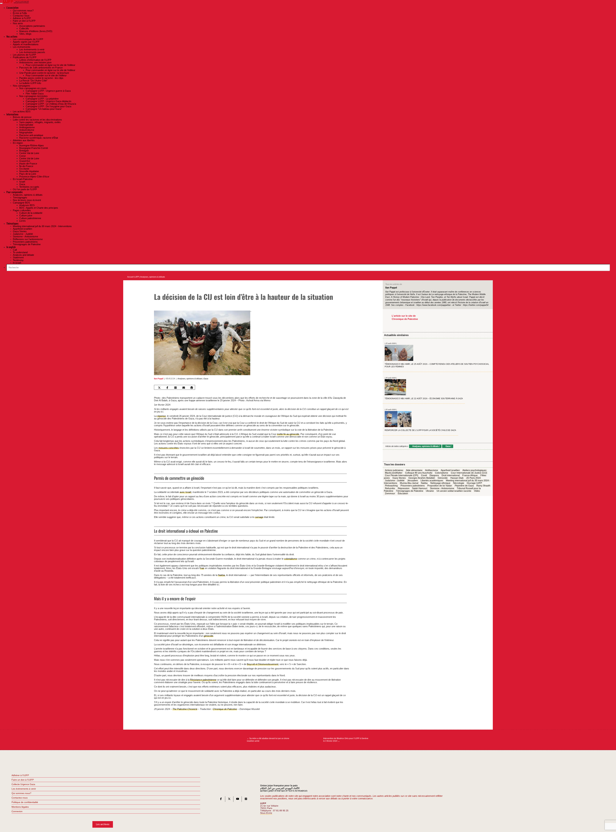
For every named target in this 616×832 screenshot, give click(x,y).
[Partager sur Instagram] (175, 387)
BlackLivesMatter (393, 472)
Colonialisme (441, 472)
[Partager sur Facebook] (167, 387)
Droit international (451, 475)
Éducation (403, 493)
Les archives (102, 824)
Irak (202, 568)
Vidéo (477, 491)
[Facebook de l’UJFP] (220, 799)
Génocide (443, 478)
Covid (424, 475)
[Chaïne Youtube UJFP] (237, 799)
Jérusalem (412, 480)
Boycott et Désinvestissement (262, 664)
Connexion (17, 811)
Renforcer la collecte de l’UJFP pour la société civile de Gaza (420, 430)
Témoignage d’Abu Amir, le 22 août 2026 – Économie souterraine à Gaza (424, 398)
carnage (259, 517)
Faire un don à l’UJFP (23, 779)
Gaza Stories (399, 478)
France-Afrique (470, 475)
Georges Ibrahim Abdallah (421, 478)
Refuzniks (390, 488)
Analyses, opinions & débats (152, 277)
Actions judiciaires (394, 470)
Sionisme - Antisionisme (442, 488)
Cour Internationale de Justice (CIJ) (469, 472)
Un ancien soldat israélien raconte (454, 491)
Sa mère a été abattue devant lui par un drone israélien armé (268, 739)
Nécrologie (458, 483)
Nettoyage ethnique (440, 483)
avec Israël (185, 492)
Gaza (206, 379)
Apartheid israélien (450, 470)
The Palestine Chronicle (184, 709)
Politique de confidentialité (25, 802)
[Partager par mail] (184, 387)
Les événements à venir (24, 788)
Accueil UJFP (133, 277)
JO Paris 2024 (473, 478)
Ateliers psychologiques (474, 470)
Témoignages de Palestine (409, 491)
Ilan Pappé (158, 379)
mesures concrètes (168, 447)
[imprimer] (192, 387)
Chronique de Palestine (225, 709)
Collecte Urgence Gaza (23, 784)
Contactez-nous (20, 797)
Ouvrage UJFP (474, 483)
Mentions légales (20, 807)
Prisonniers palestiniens (413, 485)
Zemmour (390, 493)
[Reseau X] (229, 799)
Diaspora (434, 475)
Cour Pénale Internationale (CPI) (401, 475)
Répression (403, 488)
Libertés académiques (432, 480)
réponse (161, 416)
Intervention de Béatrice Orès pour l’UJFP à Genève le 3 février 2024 (345, 739)
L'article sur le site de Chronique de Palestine (405, 317)
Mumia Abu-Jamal (409, 483)
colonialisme (290, 558)
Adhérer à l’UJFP (20, 775)
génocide (208, 635)
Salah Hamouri (419, 488)
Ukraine (430, 491)
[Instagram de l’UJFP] (246, 799)
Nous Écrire (266, 813)
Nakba (221, 575)
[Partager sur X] (159, 387)
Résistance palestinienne (203, 679)
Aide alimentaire (414, 470)
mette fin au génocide (288, 434)
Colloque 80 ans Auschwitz (418, 472)
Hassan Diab (456, 478)
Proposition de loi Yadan (439, 485)
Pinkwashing (391, 485)
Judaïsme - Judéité (394, 480)
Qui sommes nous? (21, 793)
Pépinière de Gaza (464, 485)
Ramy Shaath (483, 485)
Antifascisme (431, 470)
